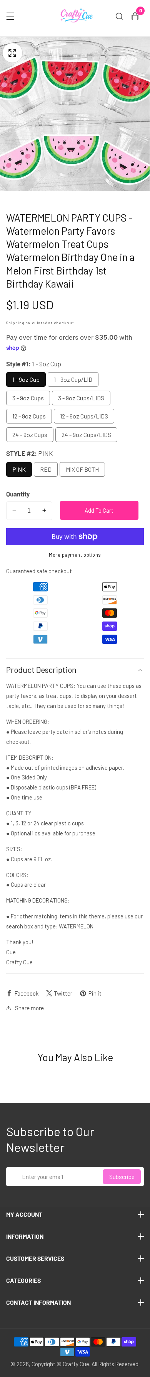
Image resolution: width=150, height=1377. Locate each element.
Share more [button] (29, 1007)
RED (46, 469)
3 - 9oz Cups (28, 397)
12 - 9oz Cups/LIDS (84, 416)
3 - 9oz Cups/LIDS (81, 397)
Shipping (15, 322)
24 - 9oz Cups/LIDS (86, 434)
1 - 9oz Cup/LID (73, 379)
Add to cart (99, 510)
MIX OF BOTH (82, 469)
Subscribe (122, 1176)
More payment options (75, 555)
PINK (19, 469)
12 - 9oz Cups (29, 416)
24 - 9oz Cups (29, 434)
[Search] (119, 16)
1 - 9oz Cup (26, 379)
